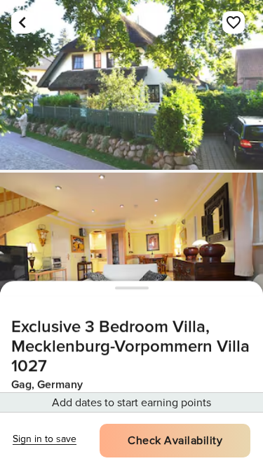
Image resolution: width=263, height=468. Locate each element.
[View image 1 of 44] (131, 85)
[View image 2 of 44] (131, 257)
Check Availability (175, 441)
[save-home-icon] (233, 22)
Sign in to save (44, 439)
